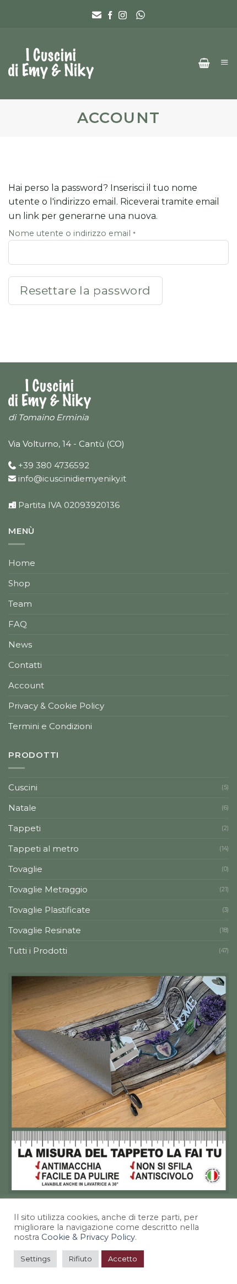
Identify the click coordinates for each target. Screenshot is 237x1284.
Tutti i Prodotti (37, 950)
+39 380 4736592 (53, 465)
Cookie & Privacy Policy (88, 1237)
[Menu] (223, 62)
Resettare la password (85, 290)
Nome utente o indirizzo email (86, 233)
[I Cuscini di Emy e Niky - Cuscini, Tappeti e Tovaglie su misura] (51, 63)
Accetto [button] (122, 1258)
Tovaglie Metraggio (48, 889)
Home (21, 563)
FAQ (17, 624)
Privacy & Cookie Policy (56, 705)
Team (20, 603)
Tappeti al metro (43, 848)
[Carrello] (204, 63)
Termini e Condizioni (50, 726)
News (20, 644)
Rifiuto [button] (80, 1258)
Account (26, 685)
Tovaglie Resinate (44, 930)
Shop (19, 583)
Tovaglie (25, 869)
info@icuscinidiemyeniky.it (72, 478)
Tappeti (24, 828)
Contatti (25, 665)
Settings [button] (35, 1258)
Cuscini (22, 787)
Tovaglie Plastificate (49, 910)
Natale (22, 807)
